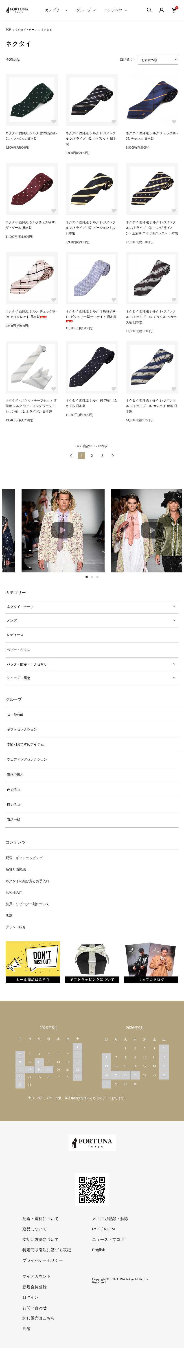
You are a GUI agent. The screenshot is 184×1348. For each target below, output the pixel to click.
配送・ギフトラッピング (24, 858)
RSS (96, 1229)
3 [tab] (97, 577)
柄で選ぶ (13, 805)
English (98, 1250)
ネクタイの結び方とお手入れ (27, 881)
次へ (112, 455)
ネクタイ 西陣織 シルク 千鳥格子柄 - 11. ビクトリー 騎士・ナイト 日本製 (92, 314)
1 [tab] (86, 577)
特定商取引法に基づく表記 (46, 1250)
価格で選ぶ (15, 774)
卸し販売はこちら (38, 1318)
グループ (84, 10)
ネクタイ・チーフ (26, 29)
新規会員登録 (34, 1287)
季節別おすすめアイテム (25, 744)
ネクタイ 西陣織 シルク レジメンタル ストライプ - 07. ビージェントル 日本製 (91, 228)
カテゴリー (54, 10)
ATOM (109, 1229)
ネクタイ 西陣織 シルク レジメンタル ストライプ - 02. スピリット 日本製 (91, 139)
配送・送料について (40, 1218)
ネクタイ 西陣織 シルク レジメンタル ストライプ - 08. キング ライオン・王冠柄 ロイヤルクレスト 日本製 (152, 228)
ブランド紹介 (16, 927)
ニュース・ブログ (108, 1239)
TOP (8, 29)
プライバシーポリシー (42, 1260)
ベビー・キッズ (18, 650)
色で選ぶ (13, 790)
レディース (15, 635)
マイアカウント (36, 1276)
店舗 (9, 915)
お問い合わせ (34, 1308)
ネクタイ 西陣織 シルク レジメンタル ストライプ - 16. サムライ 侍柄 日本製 (151, 406)
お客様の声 (14, 892)
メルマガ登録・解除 (110, 1218)
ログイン (30, 1297)
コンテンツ (113, 10)
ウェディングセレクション (27, 759)
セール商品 (15, 714)
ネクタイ (46, 29)
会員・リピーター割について (27, 904)
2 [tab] (92, 577)
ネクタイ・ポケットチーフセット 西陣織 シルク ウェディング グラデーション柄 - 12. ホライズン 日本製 (31, 406)
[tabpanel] (47, 530)
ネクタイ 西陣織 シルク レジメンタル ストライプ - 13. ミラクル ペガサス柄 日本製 (151, 317)
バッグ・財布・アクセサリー (28, 664)
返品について (34, 1229)
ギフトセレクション (22, 729)
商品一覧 (13, 820)
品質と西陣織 (16, 869)
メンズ (12, 620)
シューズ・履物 (18, 678)
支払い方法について (40, 1239)
